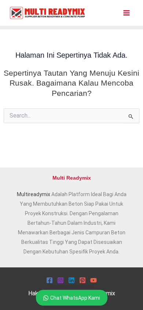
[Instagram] (60, 280)
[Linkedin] (71, 280)
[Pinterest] (82, 280)
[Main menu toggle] (126, 13)
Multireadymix (33, 194)
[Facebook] (49, 280)
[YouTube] (93, 280)
